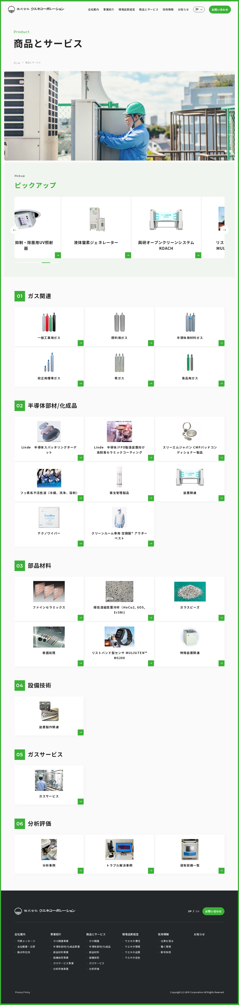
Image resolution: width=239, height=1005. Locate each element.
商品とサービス (148, 9)
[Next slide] (224, 230)
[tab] (19, 262)
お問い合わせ (220, 9)
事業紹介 (108, 9)
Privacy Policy (22, 992)
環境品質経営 (126, 9)
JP (190, 911)
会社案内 (93, 9)
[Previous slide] (14, 230)
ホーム (17, 62)
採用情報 (168, 9)
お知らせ (183, 9)
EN (198, 911)
